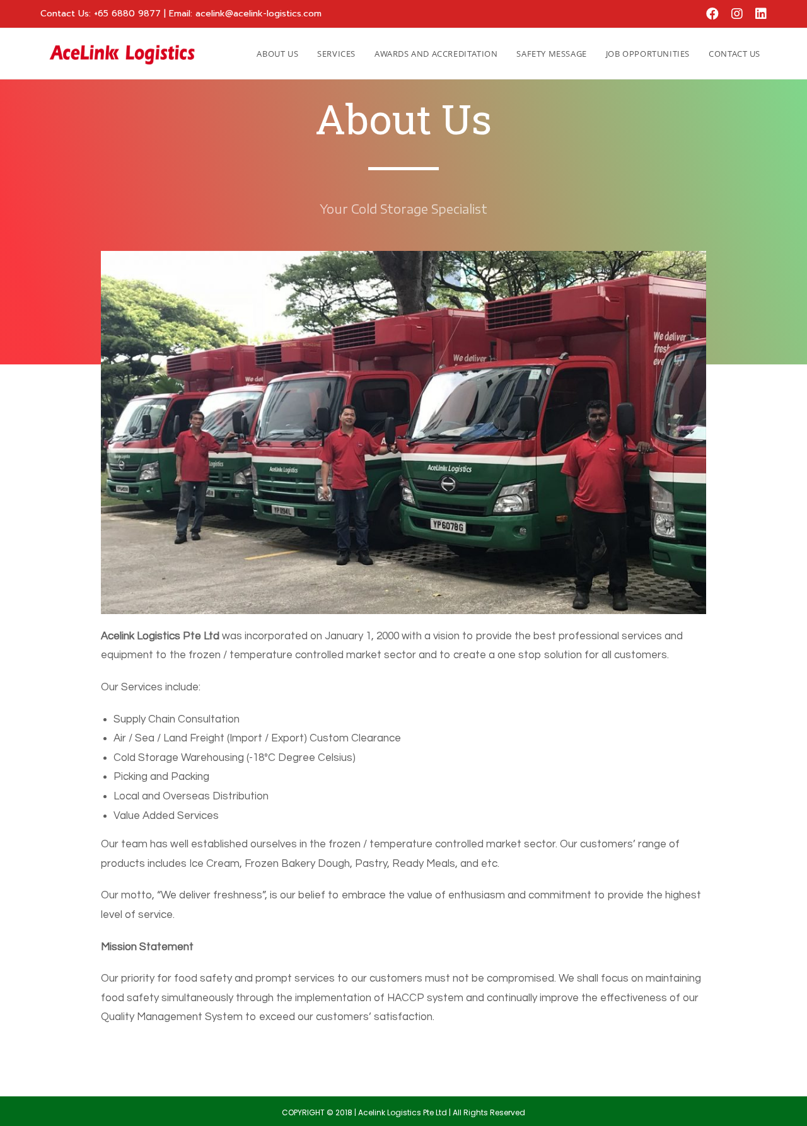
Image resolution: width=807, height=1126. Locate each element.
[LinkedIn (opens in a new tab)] (758, 14)
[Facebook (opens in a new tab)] (712, 14)
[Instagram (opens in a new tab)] (737, 14)
